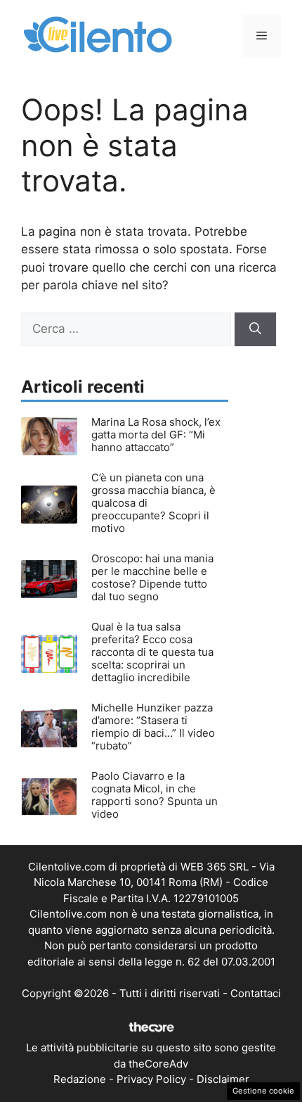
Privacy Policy (151, 1079)
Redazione (79, 1079)
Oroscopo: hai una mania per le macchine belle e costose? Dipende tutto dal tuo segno (152, 577)
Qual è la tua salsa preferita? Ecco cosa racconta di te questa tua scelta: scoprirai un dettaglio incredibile (152, 652)
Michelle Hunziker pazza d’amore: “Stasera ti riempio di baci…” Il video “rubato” (153, 726)
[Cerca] (255, 329)
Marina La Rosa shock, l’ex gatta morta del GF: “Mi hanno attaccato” (156, 434)
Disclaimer (223, 1079)
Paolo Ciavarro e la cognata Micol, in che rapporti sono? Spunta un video (154, 795)
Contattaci (255, 993)
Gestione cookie (263, 1091)
